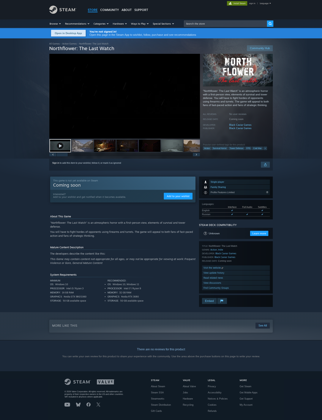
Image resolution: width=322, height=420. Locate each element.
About (126, 10)
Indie (220, 249)
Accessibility (215, 392)
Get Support (246, 398)
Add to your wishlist (178, 196)
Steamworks (157, 398)
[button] (55, 23)
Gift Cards (156, 411)
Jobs (185, 392)
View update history (213, 272)
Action (207, 148)
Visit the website (212, 267)
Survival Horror (220, 148)
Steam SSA (157, 392)
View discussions (212, 282)
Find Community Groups (216, 287)
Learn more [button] (259, 233)
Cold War (257, 148)
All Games (54, 43)
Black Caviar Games (240, 124)
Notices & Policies (218, 398)
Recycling (188, 404)
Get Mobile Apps (249, 392)
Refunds (212, 411)
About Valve (189, 386)
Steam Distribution (161, 404)
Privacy (212, 386)
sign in (252, 3)
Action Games (69, 43)
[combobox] (225, 23)
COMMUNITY (109, 10)
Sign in (55, 163)
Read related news (213, 277)
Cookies (212, 404)
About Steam (158, 386)
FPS (248, 148)
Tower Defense (236, 148)
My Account (246, 404)
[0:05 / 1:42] (124, 96)
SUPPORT (141, 10)
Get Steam (245, 386)
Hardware (188, 398)
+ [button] (265, 148)
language (264, 3)
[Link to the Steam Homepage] (62, 12)
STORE (93, 10)
